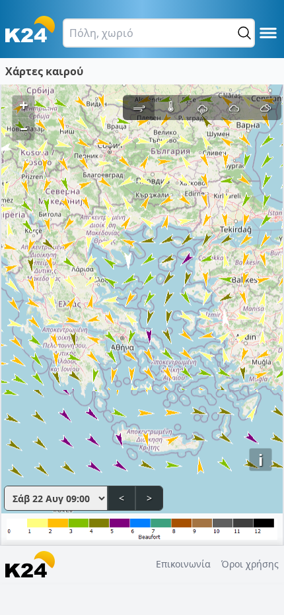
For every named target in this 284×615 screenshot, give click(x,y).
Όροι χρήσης (250, 564)
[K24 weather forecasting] (30, 29)
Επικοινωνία (183, 564)
